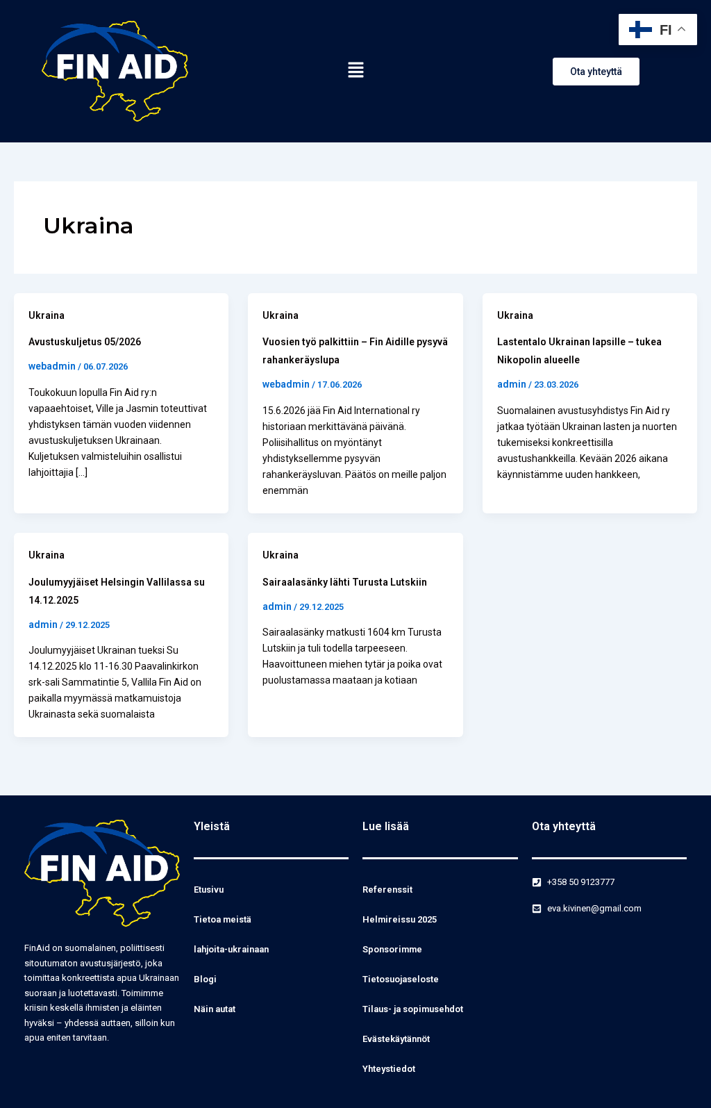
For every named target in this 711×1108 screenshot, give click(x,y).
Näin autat (214, 1009)
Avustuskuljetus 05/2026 (84, 341)
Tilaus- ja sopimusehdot (412, 1009)
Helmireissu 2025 (399, 919)
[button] (355, 71)
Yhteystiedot (388, 1069)
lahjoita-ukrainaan (231, 949)
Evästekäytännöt (396, 1039)
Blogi (205, 979)
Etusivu (209, 889)
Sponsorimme (392, 949)
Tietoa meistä (222, 919)
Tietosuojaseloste (400, 979)
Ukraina (46, 315)
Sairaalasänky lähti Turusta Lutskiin (344, 582)
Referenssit (387, 889)
